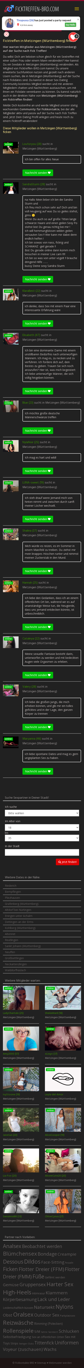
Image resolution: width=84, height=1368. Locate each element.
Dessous (13, 1261)
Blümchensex (20, 1253)
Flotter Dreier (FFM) (41, 1269)
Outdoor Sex (46, 1315)
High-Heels (17, 1292)
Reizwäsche (18, 1323)
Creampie (67, 1254)
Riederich (10, 885)
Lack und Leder (54, 1299)
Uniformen (67, 1342)
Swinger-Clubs (26, 1343)
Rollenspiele (18, 1330)
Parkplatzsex (67, 1315)
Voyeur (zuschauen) (23, 1349)
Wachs (50, 1349)
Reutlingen (11, 940)
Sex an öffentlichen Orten (48, 1337)
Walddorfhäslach (15, 970)
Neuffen (10, 952)
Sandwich (53, 1332)
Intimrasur (38, 1293)
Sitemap (41, 1362)
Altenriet (10, 934)
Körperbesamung (20, 1299)
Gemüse (11, 1284)
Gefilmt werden (55, 1277)
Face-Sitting (52, 1262)
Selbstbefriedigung (17, 1337)
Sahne (44, 1331)
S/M (37, 1331)
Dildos (32, 1261)
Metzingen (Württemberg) (39, 148)
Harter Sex (59, 1284)
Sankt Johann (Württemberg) (23, 946)
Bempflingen (13, 891)
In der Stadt (12, 846)
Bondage (47, 1254)
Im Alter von (12, 821)
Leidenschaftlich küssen (18, 1308)
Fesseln (69, 1262)
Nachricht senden (36, 173)
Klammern (57, 1293)
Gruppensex (33, 1284)
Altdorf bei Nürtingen (18, 910)
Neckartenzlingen (16, 964)
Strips (14, 1343)
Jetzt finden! (69, 862)
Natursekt (44, 1307)
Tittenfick (44, 1343)
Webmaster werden (60, 1362)
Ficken (10, 1269)
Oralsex (23, 1314)
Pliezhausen (12, 898)
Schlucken (69, 1331)
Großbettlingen (14, 958)
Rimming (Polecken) (48, 1324)
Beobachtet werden (42, 1246)
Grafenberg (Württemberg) (21, 904)
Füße (38, 1276)
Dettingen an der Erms (19, 922)
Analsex (12, 1246)
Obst (7, 1315)
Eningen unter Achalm (18, 916)
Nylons (64, 1306)
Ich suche (11, 807)
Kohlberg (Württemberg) (20, 928)
